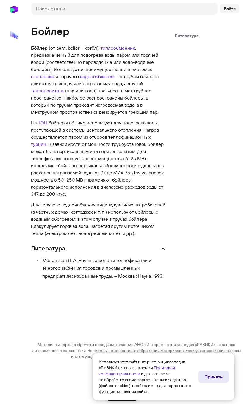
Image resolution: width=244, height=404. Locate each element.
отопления (42, 76)
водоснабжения (97, 76)
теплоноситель (47, 91)
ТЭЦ (42, 123)
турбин (38, 144)
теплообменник (118, 48)
